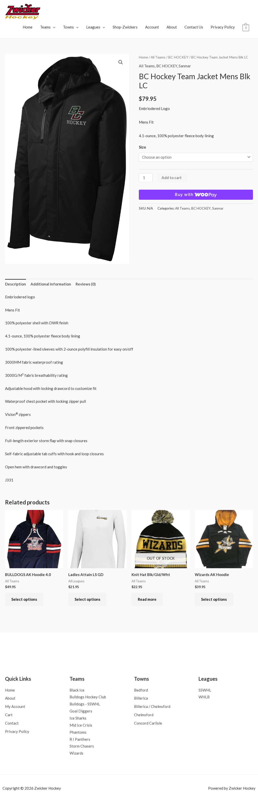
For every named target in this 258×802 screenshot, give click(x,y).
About (172, 27)
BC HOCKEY (178, 57)
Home (28, 27)
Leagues (93, 27)
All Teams (158, 57)
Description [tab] (15, 284)
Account (152, 27)
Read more (147, 599)
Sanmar (185, 66)
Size (142, 147)
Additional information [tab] (50, 284)
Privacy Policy (223, 27)
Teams (45, 27)
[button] (120, 62)
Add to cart (172, 177)
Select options (24, 599)
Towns (68, 27)
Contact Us (193, 27)
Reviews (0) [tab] (86, 284)
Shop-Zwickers (125, 27)
